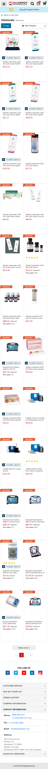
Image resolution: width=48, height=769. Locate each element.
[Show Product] (32, 257)
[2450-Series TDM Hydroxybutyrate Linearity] (13, 296)
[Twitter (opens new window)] (16, 673)
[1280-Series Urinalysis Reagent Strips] (35, 144)
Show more (23, 648)
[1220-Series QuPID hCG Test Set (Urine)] (35, 42)
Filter (7, 26)
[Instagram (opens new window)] (40, 673)
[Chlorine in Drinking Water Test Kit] (35, 398)
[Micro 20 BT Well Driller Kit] (35, 551)
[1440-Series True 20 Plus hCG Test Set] (13, 245)
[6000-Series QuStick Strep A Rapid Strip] (35, 347)
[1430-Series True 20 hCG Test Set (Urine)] (35, 194)
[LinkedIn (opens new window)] (32, 673)
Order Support (11, 698)
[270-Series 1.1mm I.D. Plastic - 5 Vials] (35, 296)
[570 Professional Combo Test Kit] (13, 347)
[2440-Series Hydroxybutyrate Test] (35, 245)
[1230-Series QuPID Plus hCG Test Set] (35, 93)
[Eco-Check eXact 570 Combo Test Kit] (13, 500)
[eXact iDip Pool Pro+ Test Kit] (35, 500)
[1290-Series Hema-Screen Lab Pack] (13, 194)
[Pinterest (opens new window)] (24, 673)
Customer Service (12, 686)
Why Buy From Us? (12, 692)
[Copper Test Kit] (13, 449)
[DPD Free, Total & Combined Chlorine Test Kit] (35, 449)
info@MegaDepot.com (20, 729)
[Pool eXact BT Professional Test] (35, 601)
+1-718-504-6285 (16, 723)
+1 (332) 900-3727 (20, 718)
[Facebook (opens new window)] (8, 673)
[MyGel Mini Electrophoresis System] (13, 601)
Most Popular (30, 26)
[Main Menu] (4, 3)
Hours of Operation (13, 754)
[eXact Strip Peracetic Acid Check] (13, 551)
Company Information (14, 703)
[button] (30, 655)
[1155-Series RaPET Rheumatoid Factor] (13, 42)
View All (22, 9)
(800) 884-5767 (18, 715)
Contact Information (14, 709)
